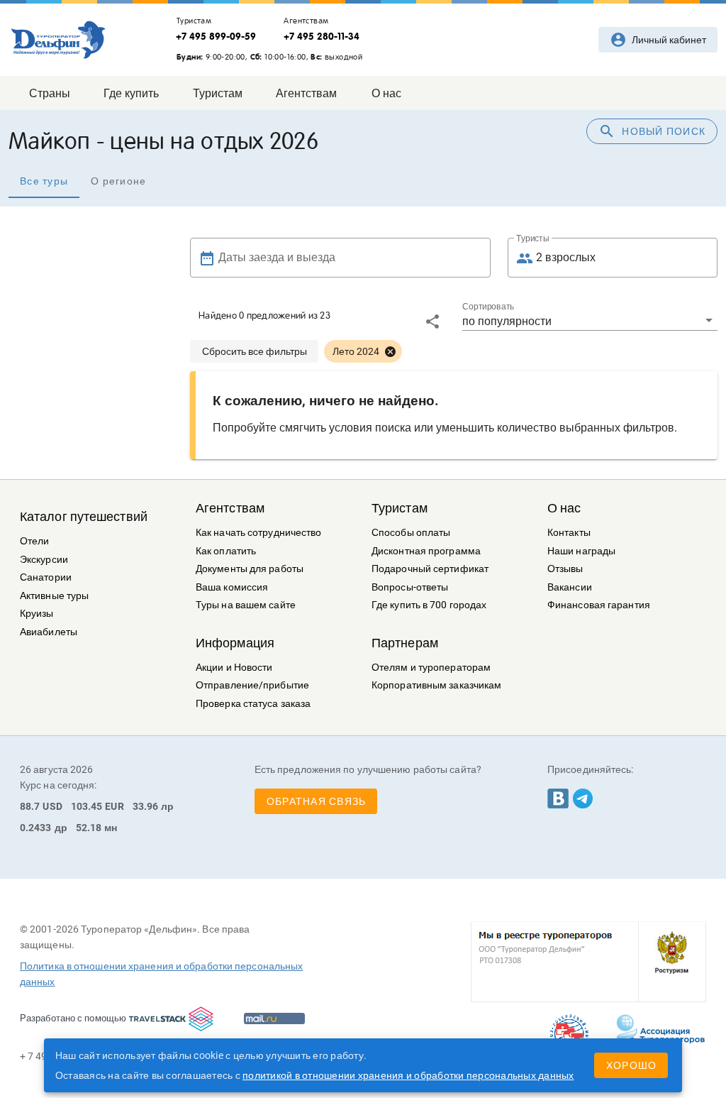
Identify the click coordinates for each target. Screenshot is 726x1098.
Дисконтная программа (426, 551)
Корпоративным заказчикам (436, 685)
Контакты (569, 533)
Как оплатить (226, 551)
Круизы (37, 614)
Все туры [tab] (44, 181)
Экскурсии (44, 560)
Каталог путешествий (83, 517)
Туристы (532, 238)
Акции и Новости (234, 667)
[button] (589, 321)
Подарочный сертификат (430, 569)
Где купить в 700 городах (429, 605)
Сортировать (488, 307)
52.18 (89, 827)
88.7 (30, 806)
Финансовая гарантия (598, 605)
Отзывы (565, 569)
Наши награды (581, 551)
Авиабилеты (48, 632)
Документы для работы (249, 569)
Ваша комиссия (232, 587)
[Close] (390, 351)
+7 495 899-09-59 (216, 36)
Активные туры (54, 596)
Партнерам (405, 643)
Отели (35, 541)
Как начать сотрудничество (259, 533)
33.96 (146, 806)
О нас (564, 508)
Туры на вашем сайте (246, 605)
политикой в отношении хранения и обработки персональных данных (408, 1075)
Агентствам (230, 508)
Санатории (46, 577)
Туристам (400, 508)
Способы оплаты (411, 533)
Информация (235, 643)
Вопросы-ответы (410, 587)
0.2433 (36, 827)
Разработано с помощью (73, 1018)
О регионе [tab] (118, 181)
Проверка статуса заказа (253, 704)
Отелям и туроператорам (431, 667)
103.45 (87, 806)
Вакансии (569, 587)
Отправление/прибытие (252, 685)
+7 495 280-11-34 (321, 36)
